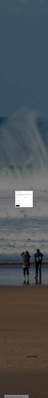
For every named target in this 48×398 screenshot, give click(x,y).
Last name (25, 197)
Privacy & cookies (18, 203)
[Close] (31, 192)
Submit (18, 205)
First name (17, 197)
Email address (18, 200)
